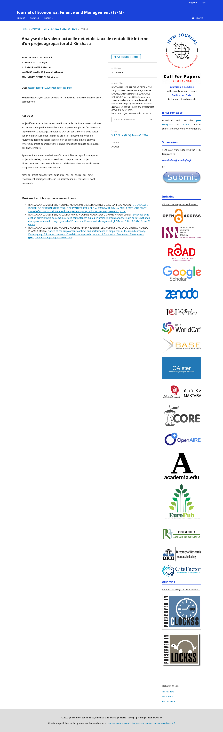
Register (193, 2)
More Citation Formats (124, 119)
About (47, 17)
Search (199, 17)
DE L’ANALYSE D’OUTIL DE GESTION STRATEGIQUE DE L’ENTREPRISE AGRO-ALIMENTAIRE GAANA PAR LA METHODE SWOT (88, 206)
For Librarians (168, 701)
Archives (34, 17)
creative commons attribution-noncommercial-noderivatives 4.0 (141, 723)
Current (21, 17)
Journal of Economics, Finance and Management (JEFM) (70, 12)
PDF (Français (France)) (127, 56)
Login (203, 2)
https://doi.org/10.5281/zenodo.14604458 (50, 87)
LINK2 (186, 124)
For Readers (168, 691)
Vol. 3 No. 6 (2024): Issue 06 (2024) (60, 28)
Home (25, 28)
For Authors (168, 696)
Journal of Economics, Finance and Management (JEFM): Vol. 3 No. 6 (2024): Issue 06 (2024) (77, 211)
